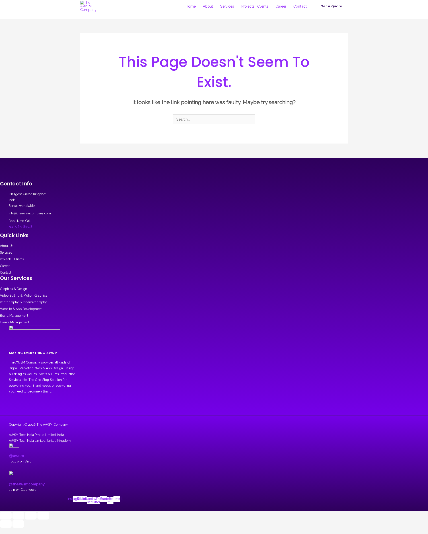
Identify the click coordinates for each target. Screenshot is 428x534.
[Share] (31, 516)
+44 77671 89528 (20, 226)
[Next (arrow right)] (18, 524)
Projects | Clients (254, 6)
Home (190, 6)
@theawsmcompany (27, 484)
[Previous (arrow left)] (6, 524)
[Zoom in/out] (6, 516)
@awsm (16, 456)
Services (227, 6)
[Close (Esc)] (43, 516)
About (208, 6)
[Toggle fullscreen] (18, 516)
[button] (331, 6)
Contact (300, 6)
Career (281, 6)
